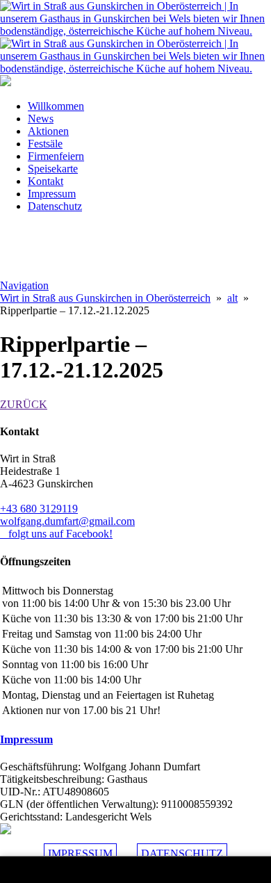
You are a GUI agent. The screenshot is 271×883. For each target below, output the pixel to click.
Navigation (24, 285)
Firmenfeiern (56, 156)
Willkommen (56, 106)
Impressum (52, 194)
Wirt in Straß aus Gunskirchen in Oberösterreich (105, 298)
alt (232, 298)
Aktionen (48, 131)
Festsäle (45, 143)
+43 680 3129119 (39, 509)
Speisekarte (53, 169)
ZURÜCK (23, 404)
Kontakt (45, 181)
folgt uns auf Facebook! (56, 534)
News (41, 118)
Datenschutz (55, 206)
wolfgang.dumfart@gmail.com (67, 521)
